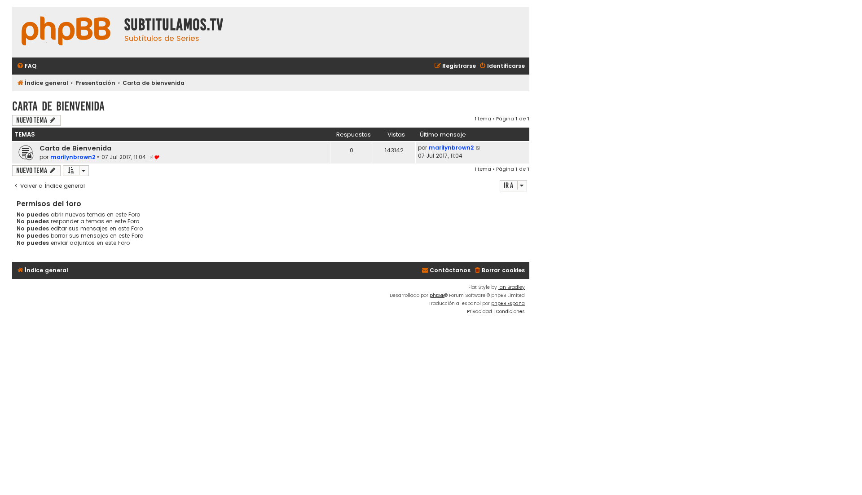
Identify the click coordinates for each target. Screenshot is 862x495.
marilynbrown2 (72, 157)
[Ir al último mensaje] (478, 148)
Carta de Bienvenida (75, 148)
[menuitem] (26, 66)
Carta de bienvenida (58, 106)
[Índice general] (66, 32)
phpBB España (508, 303)
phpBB (437, 295)
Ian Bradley (511, 287)
